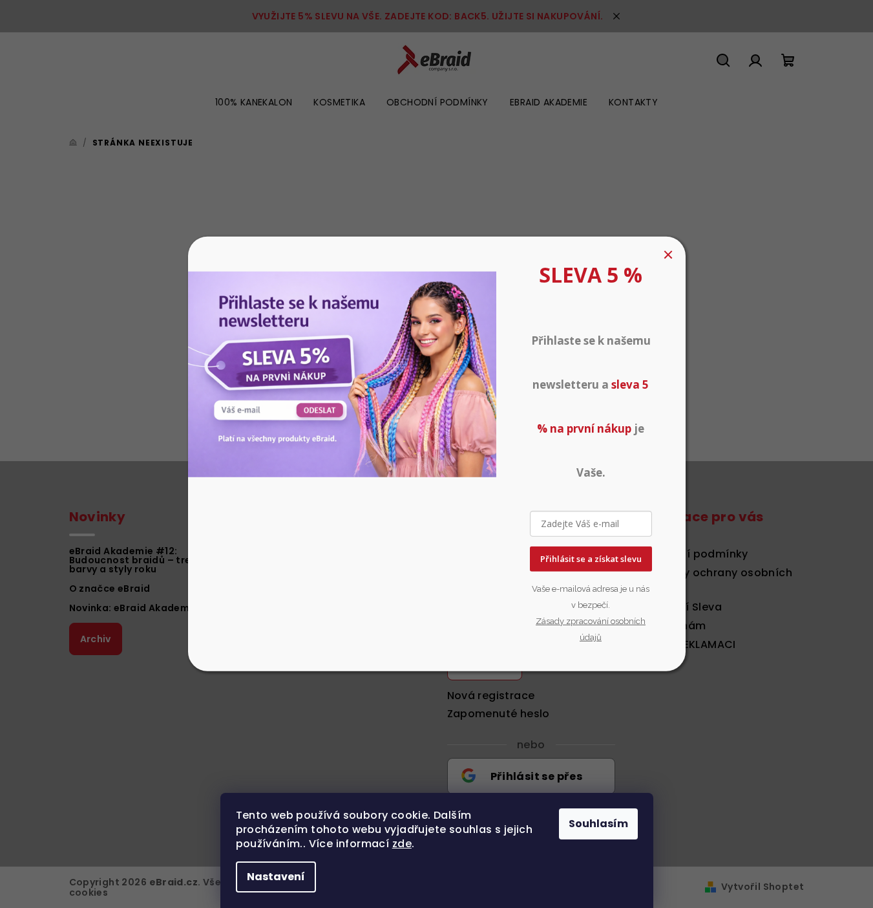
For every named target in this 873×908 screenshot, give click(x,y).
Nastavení (276, 876)
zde (402, 843)
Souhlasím (598, 823)
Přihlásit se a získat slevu (591, 559)
